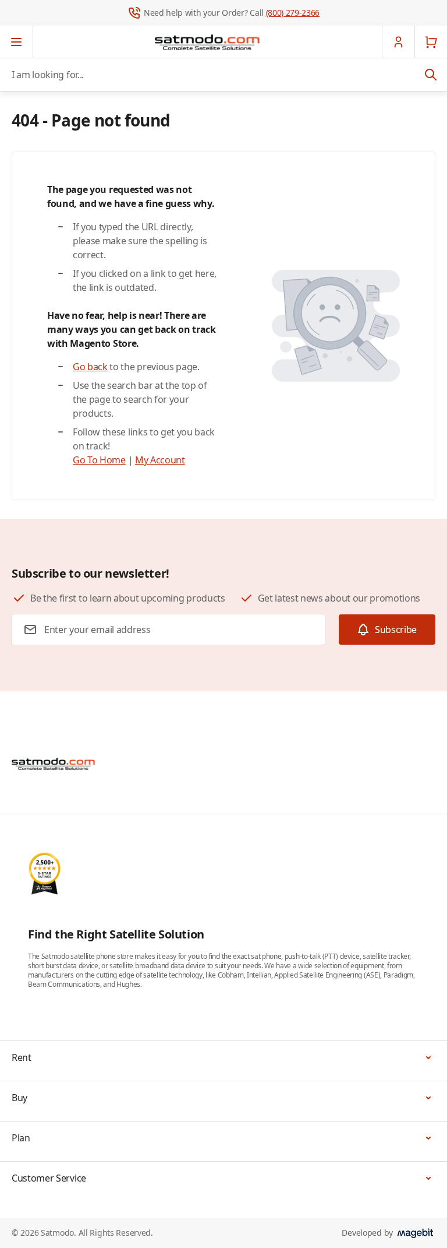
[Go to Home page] (207, 42)
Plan (21, 1137)
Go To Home (99, 460)
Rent (21, 1057)
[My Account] (398, 42)
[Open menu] (16, 42)
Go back (90, 366)
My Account (160, 460)
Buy (19, 1097)
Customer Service (49, 1178)
